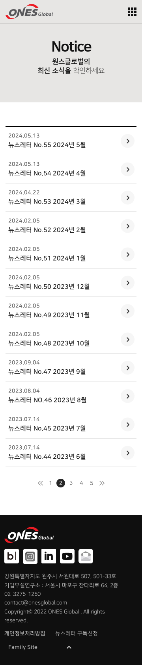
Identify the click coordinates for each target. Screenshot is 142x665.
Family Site (22, 647)
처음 (40, 483)
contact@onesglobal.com (35, 603)
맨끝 (101, 483)
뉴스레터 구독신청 (76, 633)
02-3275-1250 (22, 594)
